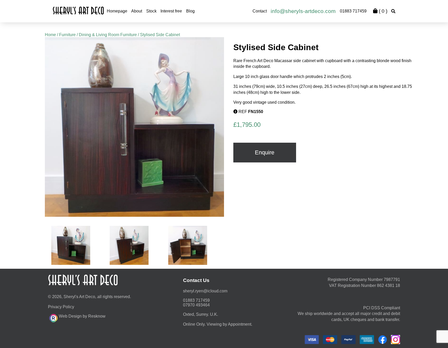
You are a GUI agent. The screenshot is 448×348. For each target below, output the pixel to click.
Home (50, 34)
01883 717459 (353, 11)
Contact (260, 11)
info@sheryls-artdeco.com (303, 11)
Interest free (171, 11)
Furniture (67, 34)
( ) (382, 11)
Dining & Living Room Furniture (108, 34)
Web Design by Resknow (82, 316)
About (136, 11)
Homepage (117, 11)
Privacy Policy (61, 307)
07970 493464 (196, 305)
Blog (190, 11)
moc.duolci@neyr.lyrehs (205, 291)
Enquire (264, 152)
